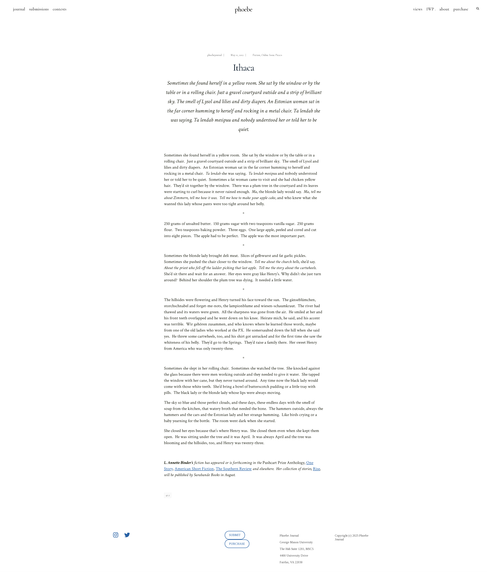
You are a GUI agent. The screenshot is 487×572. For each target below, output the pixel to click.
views (417, 9)
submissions (39, 9)
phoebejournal (214, 55)
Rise (316, 469)
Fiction (256, 55)
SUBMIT (235, 535)
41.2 (168, 495)
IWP (430, 9)
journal (19, 9)
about (444, 9)
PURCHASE (237, 543)
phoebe (243, 9)
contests (59, 9)
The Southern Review (234, 469)
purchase (460, 9)
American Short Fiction (194, 469)
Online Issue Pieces (271, 55)
